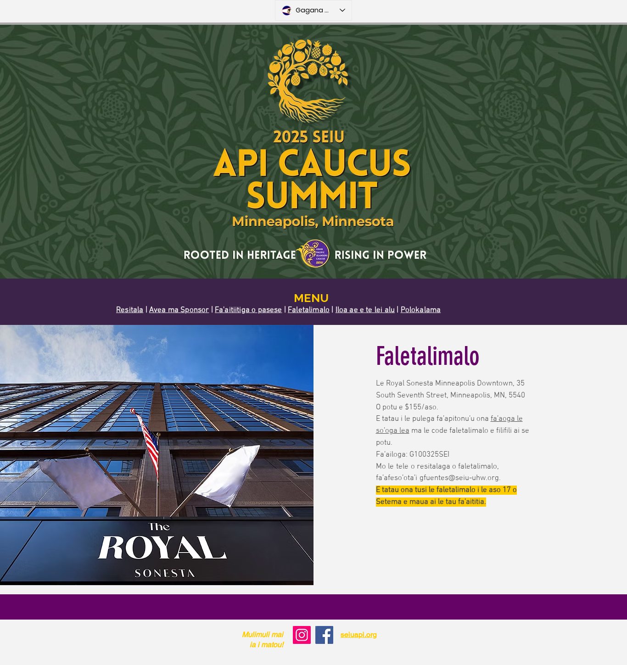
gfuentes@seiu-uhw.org (459, 478)
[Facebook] (324, 635)
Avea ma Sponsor (179, 310)
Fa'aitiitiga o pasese (248, 310)
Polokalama (421, 310)
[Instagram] (302, 635)
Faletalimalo (309, 310)
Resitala (129, 310)
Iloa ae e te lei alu (365, 310)
